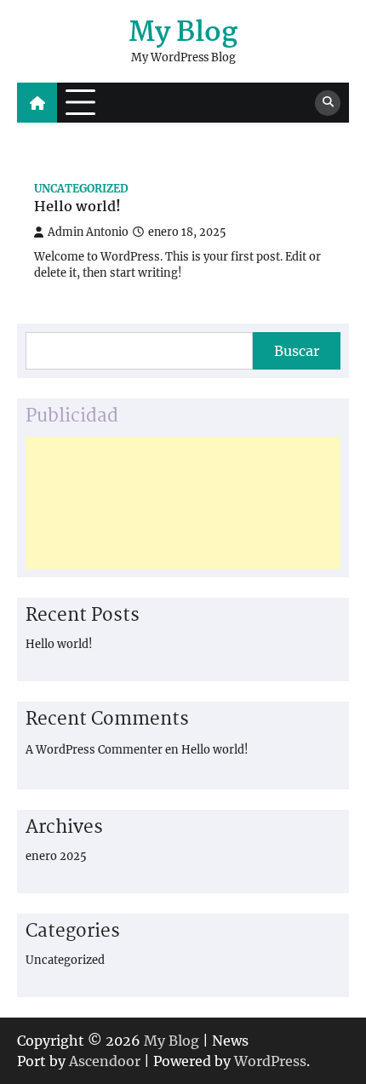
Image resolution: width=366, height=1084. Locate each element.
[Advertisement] (183, 503)
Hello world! (77, 208)
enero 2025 (56, 856)
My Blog (183, 33)
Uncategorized (81, 188)
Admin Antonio (88, 232)
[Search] (327, 103)
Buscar (296, 350)
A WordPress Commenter (94, 750)
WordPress (270, 1061)
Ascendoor (104, 1061)
